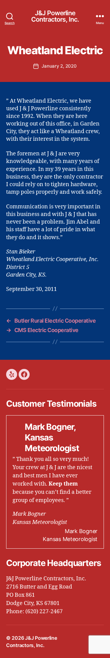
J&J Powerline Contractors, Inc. (55, 16)
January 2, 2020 (59, 66)
